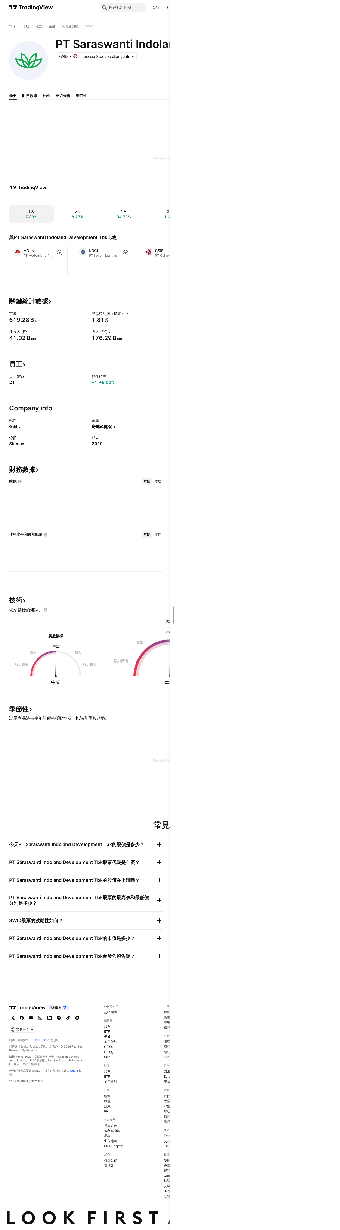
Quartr (74, 1070)
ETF (107, 1031)
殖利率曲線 (112, 1131)
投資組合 (110, 1126)
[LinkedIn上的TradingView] (49, 1018)
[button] (163, 7)
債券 (107, 1036)
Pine (107, 1057)
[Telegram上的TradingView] (59, 1018)
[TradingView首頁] (31, 7)
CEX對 (109, 1047)
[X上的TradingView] (12, 1018)
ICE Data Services (40, 1040)
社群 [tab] (46, 95)
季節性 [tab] (81, 95)
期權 (107, 1136)
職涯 (167, 1116)
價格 (167, 1017)
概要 (167, 1042)
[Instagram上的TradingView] (40, 1018)
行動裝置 (110, 1160)
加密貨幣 (110, 1042)
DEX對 (109, 1052)
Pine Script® (113, 1146)
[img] (128, 56)
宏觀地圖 (110, 1141)
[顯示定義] (20, 313)
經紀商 (168, 1047)
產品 (155, 7)
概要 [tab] (13, 95)
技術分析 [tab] (63, 95)
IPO (107, 1111)
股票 (107, 1026)
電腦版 (109, 1165)
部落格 (168, 1106)
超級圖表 (110, 1012)
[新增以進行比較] (60, 253)
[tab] (147, 481)
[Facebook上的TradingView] (22, 1018)
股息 (107, 1106)
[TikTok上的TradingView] (68, 1018)
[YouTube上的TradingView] (31, 1018)
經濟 (107, 1096)
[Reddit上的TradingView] (77, 1018)
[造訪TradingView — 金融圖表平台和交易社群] (28, 187)
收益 (107, 1101)
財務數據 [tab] (29, 95)
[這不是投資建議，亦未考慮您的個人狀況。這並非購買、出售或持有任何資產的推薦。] (45, 610)
